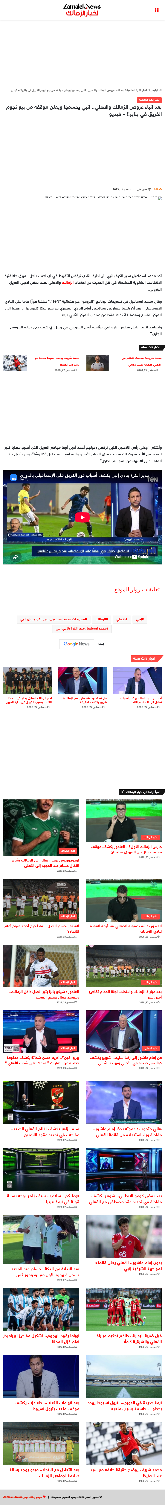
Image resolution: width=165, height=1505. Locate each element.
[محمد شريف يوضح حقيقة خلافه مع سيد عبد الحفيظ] (15, 363)
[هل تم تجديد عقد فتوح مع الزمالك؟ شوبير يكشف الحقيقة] (82, 680)
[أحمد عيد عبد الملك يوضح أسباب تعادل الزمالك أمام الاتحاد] (137, 680)
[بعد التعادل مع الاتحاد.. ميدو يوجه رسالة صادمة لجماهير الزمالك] (41, 1443)
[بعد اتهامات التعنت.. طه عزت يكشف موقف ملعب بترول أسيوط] (41, 1376)
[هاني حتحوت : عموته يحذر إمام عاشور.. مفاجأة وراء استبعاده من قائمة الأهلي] (124, 1102)
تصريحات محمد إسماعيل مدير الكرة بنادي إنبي (52, 620)
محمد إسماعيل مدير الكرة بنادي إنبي (81, 629)
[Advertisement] (82, 54)
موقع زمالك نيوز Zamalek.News (22, 1497)
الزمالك (68, 283)
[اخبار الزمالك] (82, 10)
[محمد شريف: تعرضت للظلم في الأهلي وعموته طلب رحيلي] (97, 363)
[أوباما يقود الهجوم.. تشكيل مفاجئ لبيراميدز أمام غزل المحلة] (41, 1309)
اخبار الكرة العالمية (137, 90)
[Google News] (76, 644)
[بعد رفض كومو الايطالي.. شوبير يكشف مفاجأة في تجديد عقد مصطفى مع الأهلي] (124, 1169)
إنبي (139, 620)
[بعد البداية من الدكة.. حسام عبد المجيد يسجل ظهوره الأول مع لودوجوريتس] (41, 1239)
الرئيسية (154, 90)
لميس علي (142, 189)
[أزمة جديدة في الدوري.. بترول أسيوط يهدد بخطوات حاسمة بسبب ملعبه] (124, 1376)
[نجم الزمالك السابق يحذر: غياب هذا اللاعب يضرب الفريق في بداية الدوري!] (27, 680)
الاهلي (120, 620)
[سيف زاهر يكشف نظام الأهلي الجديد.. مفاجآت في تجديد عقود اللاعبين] (41, 1102)
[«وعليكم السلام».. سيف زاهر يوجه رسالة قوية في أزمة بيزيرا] (41, 1169)
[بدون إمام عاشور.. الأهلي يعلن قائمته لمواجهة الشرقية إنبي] (124, 1236)
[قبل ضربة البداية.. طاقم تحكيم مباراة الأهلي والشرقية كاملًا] (124, 1309)
